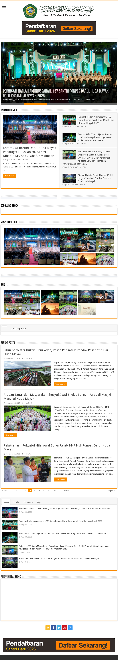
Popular (16, 502)
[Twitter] (59, 627)
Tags (39, 502)
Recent (6, 502)
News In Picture (9, 222)
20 (55, 490)
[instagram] (70, 627)
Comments (28, 502)
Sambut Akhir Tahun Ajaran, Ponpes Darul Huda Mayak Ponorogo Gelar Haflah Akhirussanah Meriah (95, 137)
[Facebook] (53, 627)
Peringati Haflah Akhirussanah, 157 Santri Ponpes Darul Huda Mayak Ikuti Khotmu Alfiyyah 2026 (96, 120)
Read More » (9, 176)
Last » (66, 490)
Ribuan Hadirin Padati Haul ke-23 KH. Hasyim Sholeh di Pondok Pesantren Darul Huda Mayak (96, 178)
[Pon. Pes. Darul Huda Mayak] (59, 10)
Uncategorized (9, 110)
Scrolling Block (9, 206)
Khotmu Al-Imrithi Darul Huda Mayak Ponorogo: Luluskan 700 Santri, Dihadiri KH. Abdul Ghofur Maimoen (29, 152)
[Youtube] (64, 627)
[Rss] (47, 627)
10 (49, 490)
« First (4, 490)
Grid (3, 285)
